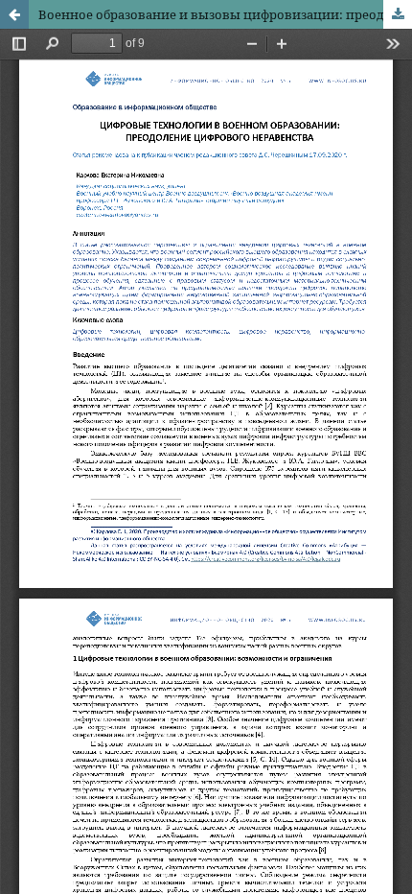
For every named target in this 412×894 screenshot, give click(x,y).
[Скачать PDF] (397, 14)
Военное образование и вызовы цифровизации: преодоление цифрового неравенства (225, 14)
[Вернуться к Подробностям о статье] (14, 14)
